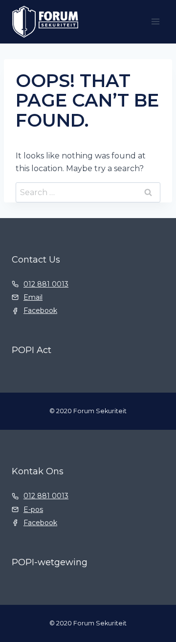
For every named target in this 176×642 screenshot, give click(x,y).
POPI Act (31, 350)
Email (33, 297)
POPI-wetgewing (50, 562)
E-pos (33, 509)
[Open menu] (155, 21)
